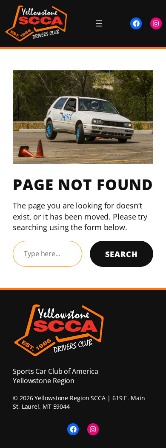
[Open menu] (99, 23)
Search (121, 254)
